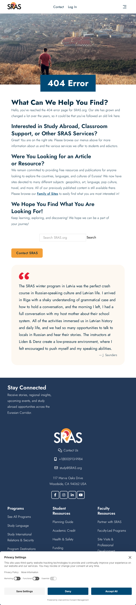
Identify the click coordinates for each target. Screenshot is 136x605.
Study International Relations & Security (20, 537)
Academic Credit (64, 530)
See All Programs (19, 516)
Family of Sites (47, 193)
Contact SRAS (27, 253)
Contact (58, 6)
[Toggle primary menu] (125, 7)
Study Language (18, 525)
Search (91, 237)
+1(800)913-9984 (71, 459)
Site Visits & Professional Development (106, 545)
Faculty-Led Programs (112, 530)
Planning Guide (63, 521)
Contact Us (71, 450)
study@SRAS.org (71, 467)
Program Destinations (21, 548)
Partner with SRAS (109, 521)
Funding (58, 548)
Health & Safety (63, 539)
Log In (72, 6)
